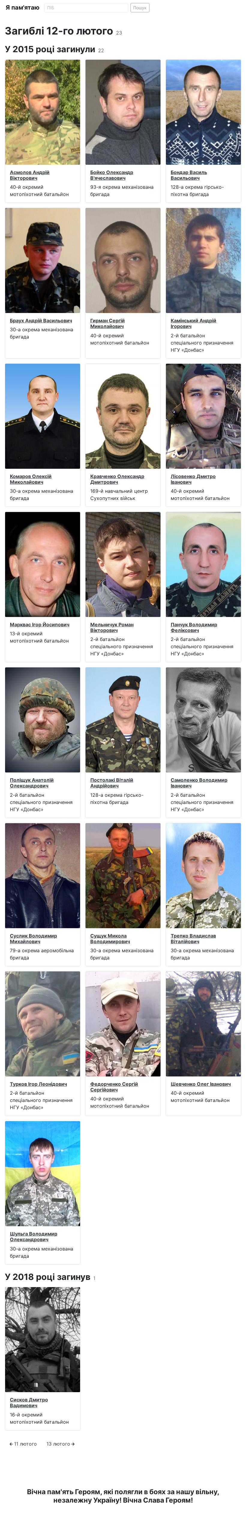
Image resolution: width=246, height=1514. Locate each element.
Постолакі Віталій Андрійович (111, 783)
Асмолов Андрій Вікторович (30, 175)
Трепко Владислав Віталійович (193, 938)
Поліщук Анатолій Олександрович (32, 783)
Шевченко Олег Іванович (201, 1084)
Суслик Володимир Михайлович (33, 938)
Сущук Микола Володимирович (110, 938)
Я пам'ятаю (23, 7)
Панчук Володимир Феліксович (194, 627)
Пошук (140, 7)
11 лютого (25, 1444)
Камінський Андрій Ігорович (193, 323)
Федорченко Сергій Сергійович (114, 1087)
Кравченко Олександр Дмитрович (117, 479)
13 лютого (58, 1444)
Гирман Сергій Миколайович (107, 323)
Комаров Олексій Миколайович (31, 479)
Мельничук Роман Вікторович (112, 627)
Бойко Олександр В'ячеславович (111, 175)
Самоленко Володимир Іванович (199, 783)
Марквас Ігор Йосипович (39, 625)
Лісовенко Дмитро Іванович (193, 479)
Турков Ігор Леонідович (38, 1084)
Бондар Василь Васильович (189, 175)
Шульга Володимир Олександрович (33, 1236)
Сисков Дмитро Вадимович (29, 1402)
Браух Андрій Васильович (41, 321)
